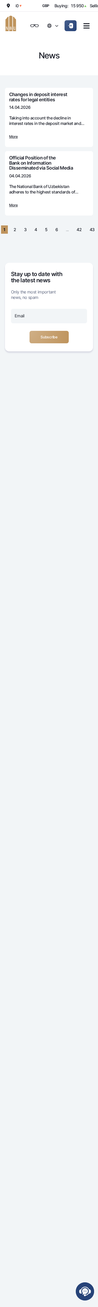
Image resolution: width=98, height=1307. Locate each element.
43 (92, 229)
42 (79, 229)
